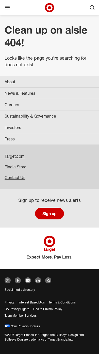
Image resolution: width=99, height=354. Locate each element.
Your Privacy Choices (25, 326)
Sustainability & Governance (30, 116)
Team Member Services (21, 315)
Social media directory (20, 290)
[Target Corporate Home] (49, 7)
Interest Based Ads (32, 302)
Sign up (49, 213)
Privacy (9, 302)
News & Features (20, 93)
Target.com (15, 156)
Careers (12, 104)
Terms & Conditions (62, 302)
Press (10, 138)
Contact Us (15, 177)
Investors (13, 127)
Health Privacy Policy (47, 309)
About (10, 81)
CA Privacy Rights (17, 309)
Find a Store (15, 166)
